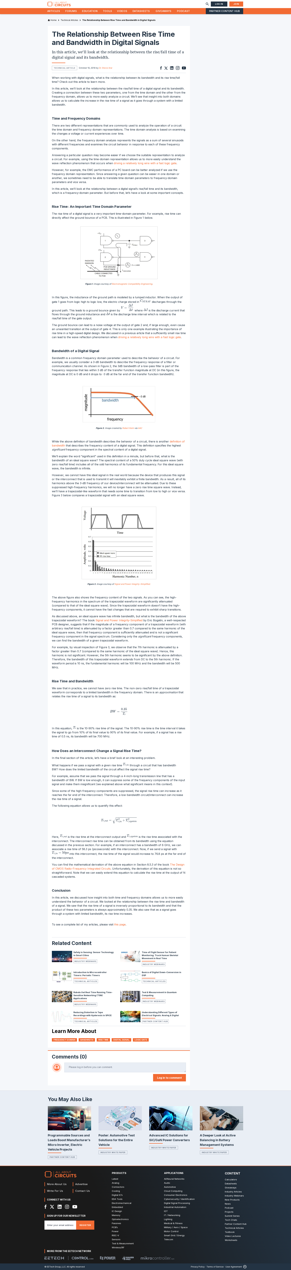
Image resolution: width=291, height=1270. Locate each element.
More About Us (57, 1184)
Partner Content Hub (224, 11)
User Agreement (233, 1266)
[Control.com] (82, 1258)
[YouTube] (74, 1206)
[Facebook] (45, 1207)
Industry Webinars (85, 961)
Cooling (116, 1191)
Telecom (168, 1239)
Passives (116, 1223)
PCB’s (115, 1227)
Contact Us (82, 1190)
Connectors (118, 1187)
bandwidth (86, 1040)
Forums (71, 11)
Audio (167, 1183)
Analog (115, 1183)
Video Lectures (233, 1236)
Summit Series (232, 1215)
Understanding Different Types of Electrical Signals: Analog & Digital (160, 1014)
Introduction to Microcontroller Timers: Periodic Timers (90, 974)
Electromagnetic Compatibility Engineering (132, 284)
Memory (116, 1215)
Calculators (231, 1179)
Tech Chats (231, 1220)
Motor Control (171, 1231)
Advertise (81, 1184)
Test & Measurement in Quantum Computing (159, 994)
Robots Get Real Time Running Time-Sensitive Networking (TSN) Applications (92, 995)
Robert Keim (128, 428)
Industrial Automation (175, 1207)
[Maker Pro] (128, 1258)
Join (236, 4)
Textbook (230, 1232)
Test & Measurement (123, 1243)
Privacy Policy (198, 1266)
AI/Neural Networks (174, 1178)
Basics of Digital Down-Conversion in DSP (161, 974)
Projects (229, 1211)
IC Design (117, 1211)
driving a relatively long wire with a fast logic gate (145, 163)
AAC (140, 428)
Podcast (183, 11)
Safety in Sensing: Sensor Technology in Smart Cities (93, 954)
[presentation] (145, 301)
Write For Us (55, 1190)
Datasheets (141, 11)
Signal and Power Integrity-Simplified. (132, 584)
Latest (115, 1178)
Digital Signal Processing (177, 1203)
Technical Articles (85, 981)
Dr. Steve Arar (105, 68)
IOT (166, 1211)
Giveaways (163, 11)
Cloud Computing (173, 1191)
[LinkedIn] (60, 1207)
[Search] (207, 4)
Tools (107, 11)
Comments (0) (69, 1057)
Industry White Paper (112, 1152)
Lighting (168, 1219)
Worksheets (231, 1240)
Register (85, 1225)
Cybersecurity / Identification (179, 1199)
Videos (122, 11)
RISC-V (115, 1235)
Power (115, 1231)
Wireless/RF (118, 1247)
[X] (52, 1207)
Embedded (117, 1207)
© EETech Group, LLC (55, 1266)
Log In (219, 4)
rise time (103, 1040)
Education (90, 11)
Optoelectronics (120, 1219)
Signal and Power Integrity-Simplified (118, 620)
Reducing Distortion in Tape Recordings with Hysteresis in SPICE (92, 1014)
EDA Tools (117, 1199)
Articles (53, 11)
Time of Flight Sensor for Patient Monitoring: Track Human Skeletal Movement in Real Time (160, 955)
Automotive (170, 1187)
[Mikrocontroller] (157, 1258)
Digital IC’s (117, 1195)
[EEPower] (107, 1258)
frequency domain (64, 1040)
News (228, 1203)
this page (120, 924)
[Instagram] (67, 1207)
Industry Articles (233, 1191)
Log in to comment (169, 1077)
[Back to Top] (244, 1266)
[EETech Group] (54, 1258)
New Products (232, 1199)
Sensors (116, 1239)
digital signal (121, 1040)
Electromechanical (121, 1203)
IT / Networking (172, 1215)
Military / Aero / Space (176, 1227)
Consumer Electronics (175, 1195)
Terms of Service (215, 1266)
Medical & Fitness (173, 1223)
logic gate (141, 1040)
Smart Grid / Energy (174, 1235)
